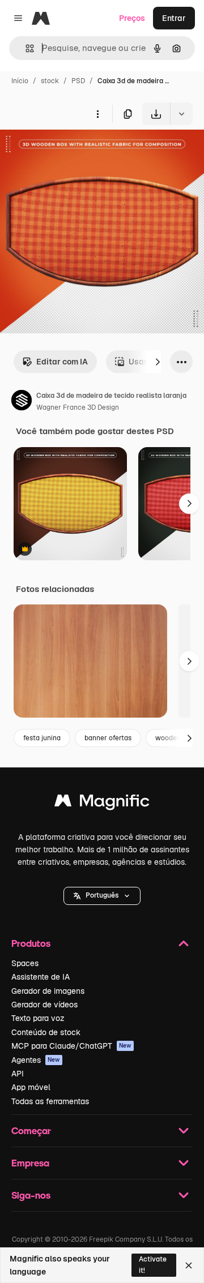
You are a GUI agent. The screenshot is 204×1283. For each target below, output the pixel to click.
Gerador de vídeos (44, 1004)
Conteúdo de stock (45, 1032)
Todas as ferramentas (50, 1101)
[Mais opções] (97, 113)
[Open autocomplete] (25, 48)
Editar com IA (62, 362)
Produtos (30, 943)
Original (72, 151)
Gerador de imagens (47, 991)
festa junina (42, 738)
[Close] (188, 1265)
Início (19, 80)
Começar (31, 1130)
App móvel (30, 1087)
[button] (102, 896)
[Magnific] (102, 803)
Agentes (35, 1060)
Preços (132, 18)
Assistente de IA (40, 977)
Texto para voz (38, 1018)
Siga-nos (30, 1195)
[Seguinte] (157, 361)
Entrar (174, 18)
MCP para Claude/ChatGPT (71, 1046)
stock (50, 80)
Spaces (25, 963)
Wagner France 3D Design (77, 407)
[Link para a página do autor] (21, 402)
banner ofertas (107, 738)
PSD (78, 80)
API (17, 1074)
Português (102, 895)
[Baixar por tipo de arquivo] (181, 113)
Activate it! (153, 1265)
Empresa (30, 1163)
